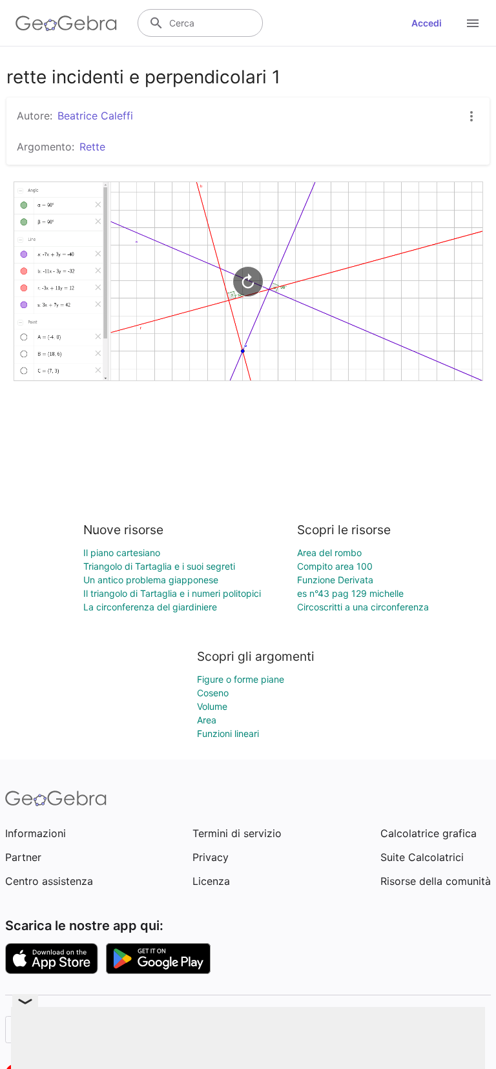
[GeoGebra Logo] (66, 23)
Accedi (426, 22)
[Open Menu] (472, 23)
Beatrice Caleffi (95, 115)
